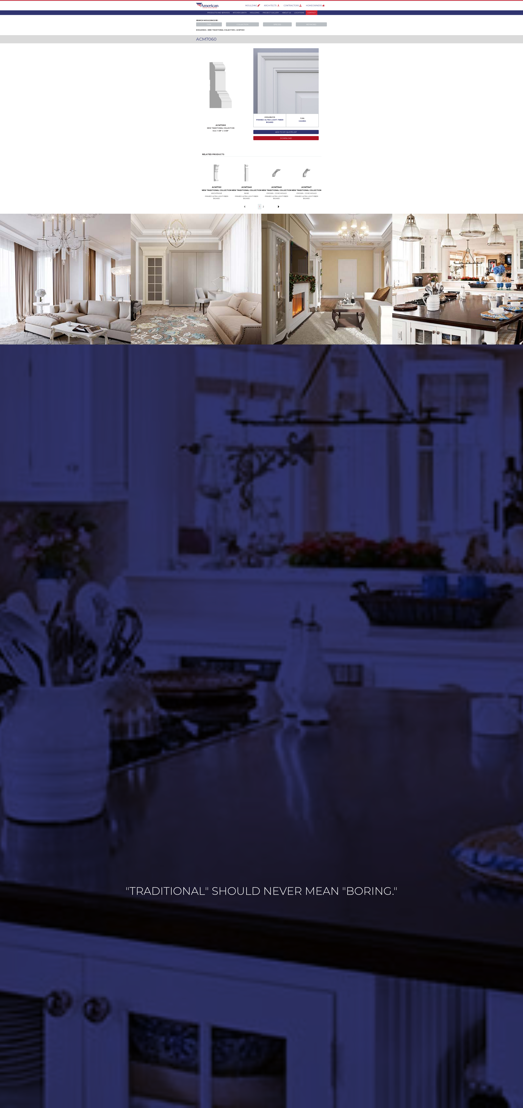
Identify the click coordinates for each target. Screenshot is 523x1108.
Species (277, 24)
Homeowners (314, 5)
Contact (311, 13)
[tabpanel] (217, 178)
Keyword (311, 24)
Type (209, 24)
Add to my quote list (286, 132)
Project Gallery (271, 13)
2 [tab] (263, 206)
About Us (286, 13)
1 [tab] (259, 206)
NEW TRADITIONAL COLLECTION (221, 30)
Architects (270, 5)
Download (286, 138)
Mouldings (201, 30)
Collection (242, 24)
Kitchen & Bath (240, 13)
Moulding (251, 5)
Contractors (291, 5)
